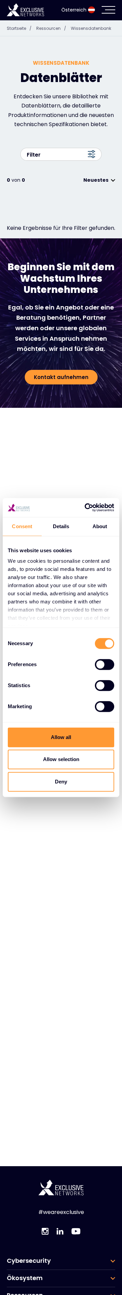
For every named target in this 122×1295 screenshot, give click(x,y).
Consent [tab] (22, 526)
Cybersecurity (29, 1261)
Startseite (19, 28)
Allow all (61, 737)
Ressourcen (51, 28)
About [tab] (100, 526)
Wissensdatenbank (91, 28)
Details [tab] (61, 526)
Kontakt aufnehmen (61, 377)
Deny (61, 781)
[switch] (104, 664)
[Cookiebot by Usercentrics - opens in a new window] (86, 507)
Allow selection (61, 759)
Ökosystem (25, 1278)
